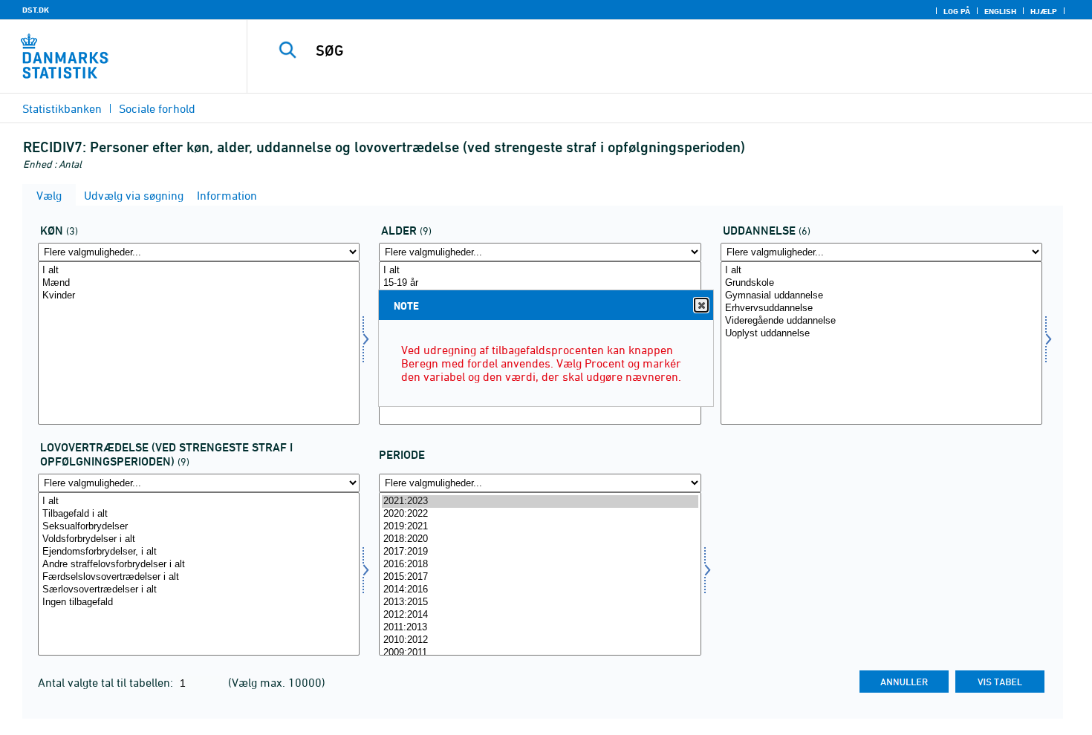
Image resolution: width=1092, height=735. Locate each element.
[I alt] (199, 270)
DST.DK (35, 9)
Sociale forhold (157, 108)
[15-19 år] (540, 283)
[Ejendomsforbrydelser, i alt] (199, 552)
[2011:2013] (540, 627)
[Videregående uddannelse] (881, 321)
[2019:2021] (540, 526)
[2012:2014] (540, 615)
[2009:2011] (540, 653)
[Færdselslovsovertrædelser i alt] (199, 577)
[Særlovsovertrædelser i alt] (199, 590)
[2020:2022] (540, 514)
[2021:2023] (540, 501)
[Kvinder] (199, 296)
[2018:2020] (540, 539)
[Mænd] (199, 283)
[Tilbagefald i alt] (199, 514)
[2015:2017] (540, 577)
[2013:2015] (540, 602)
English (1000, 11)
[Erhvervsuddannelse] (881, 308)
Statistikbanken (62, 108)
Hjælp (1043, 11)
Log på (956, 11)
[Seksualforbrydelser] (199, 526)
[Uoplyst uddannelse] (881, 333)
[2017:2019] (540, 552)
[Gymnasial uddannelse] (881, 296)
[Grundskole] (881, 283)
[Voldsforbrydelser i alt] (199, 539)
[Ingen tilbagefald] (199, 602)
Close (701, 305)
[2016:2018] (540, 564)
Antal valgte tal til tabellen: (107, 682)
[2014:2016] (540, 590)
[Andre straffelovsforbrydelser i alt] (199, 564)
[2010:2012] (540, 640)
